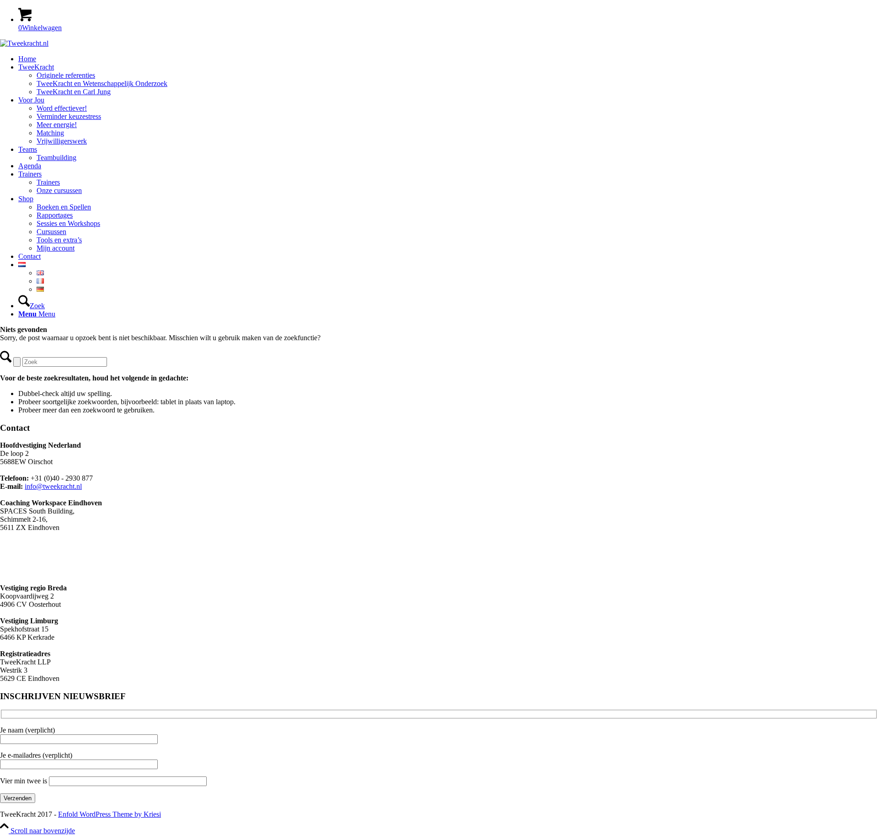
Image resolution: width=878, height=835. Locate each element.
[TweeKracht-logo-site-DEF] (24, 43)
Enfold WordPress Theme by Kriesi (109, 814)
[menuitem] (448, 59)
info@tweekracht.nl (53, 486)
